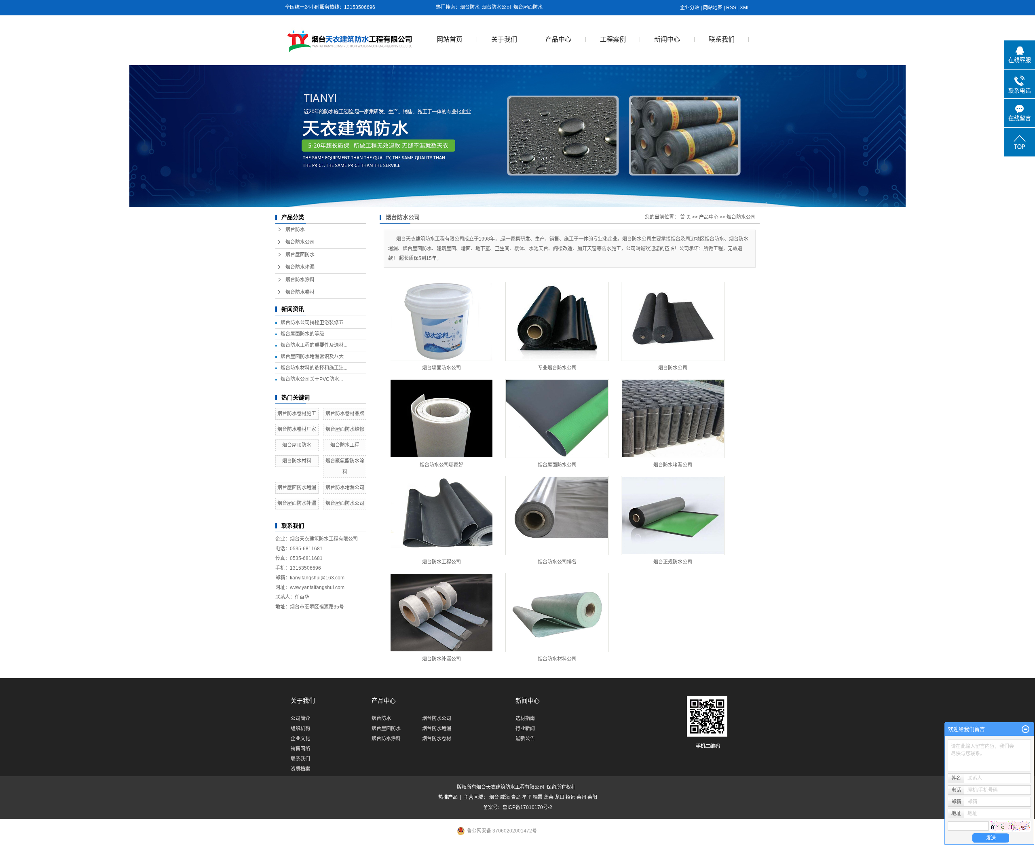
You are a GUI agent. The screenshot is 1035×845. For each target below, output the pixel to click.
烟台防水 (469, 7)
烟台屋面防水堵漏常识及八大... (314, 356)
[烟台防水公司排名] (557, 515)
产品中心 (558, 39)
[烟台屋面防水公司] (557, 418)
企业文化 (300, 738)
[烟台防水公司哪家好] (441, 418)
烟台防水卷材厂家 (296, 429)
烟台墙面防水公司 (441, 368)
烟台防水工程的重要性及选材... (314, 345)
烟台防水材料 (296, 461)
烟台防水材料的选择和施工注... (314, 368)
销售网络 (300, 749)
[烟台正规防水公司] (672, 515)
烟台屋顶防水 (296, 445)
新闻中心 (667, 39)
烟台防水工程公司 (441, 562)
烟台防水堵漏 (300, 267)
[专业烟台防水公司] (557, 321)
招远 (570, 797)
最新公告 (525, 738)
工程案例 (613, 39)
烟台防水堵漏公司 (344, 487)
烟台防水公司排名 (557, 562)
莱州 (581, 797)
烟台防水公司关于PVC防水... (312, 379)
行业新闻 (525, 728)
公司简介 (300, 718)
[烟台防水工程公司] (441, 515)
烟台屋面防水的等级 (302, 334)
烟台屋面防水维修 (344, 429)
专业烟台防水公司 (557, 368)
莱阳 (592, 797)
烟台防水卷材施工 (296, 413)
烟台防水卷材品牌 (344, 413)
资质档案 (300, 769)
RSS (731, 8)
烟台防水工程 (344, 445)
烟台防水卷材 (300, 292)
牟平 (527, 797)
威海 (505, 797)
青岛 (516, 797)
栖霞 (538, 797)
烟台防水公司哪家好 (441, 465)
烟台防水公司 (496, 7)
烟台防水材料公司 (557, 659)
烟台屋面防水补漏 (296, 503)
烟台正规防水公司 (672, 562)
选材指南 (525, 718)
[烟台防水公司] (672, 321)
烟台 (494, 797)
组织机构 (300, 728)
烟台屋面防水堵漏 (296, 487)
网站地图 (712, 8)
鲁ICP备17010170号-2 (527, 807)
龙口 (559, 797)
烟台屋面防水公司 (344, 503)
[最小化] (1025, 729)
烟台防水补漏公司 (441, 659)
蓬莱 (548, 797)
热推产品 (448, 797)
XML (745, 8)
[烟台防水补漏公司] (441, 612)
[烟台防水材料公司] (557, 612)
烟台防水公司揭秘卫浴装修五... (314, 322)
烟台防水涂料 (300, 280)
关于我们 (504, 39)
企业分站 (689, 8)
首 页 (685, 217)
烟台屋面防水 (528, 7)
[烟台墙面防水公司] (441, 321)
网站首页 (450, 39)
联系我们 (722, 39)
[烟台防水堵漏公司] (672, 418)
